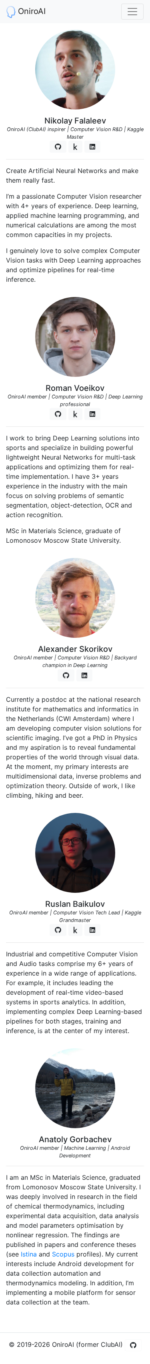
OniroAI (31, 11)
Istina (29, 1254)
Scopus (63, 1254)
